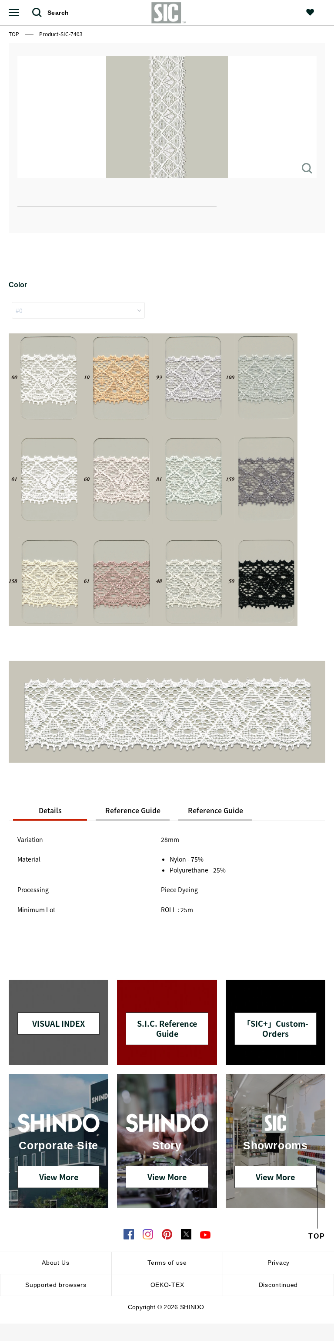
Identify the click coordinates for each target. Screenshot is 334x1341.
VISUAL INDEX (58, 1023)
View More (58, 1176)
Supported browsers (56, 1284)
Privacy (278, 1262)
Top (14, 33)
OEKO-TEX (167, 1284)
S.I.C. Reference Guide (167, 1028)
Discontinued (278, 1284)
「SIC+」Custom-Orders (275, 1028)
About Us (56, 1262)
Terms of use (167, 1262)
